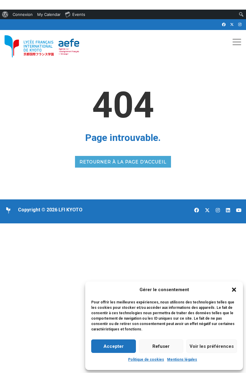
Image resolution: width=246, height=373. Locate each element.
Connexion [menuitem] (23, 14)
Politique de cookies (146, 359)
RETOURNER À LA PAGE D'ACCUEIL (123, 162)
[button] (234, 290)
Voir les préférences (212, 346)
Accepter (114, 346)
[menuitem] (5, 14)
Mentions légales (182, 359)
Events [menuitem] (78, 14)
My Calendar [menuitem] (49, 14)
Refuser (161, 346)
